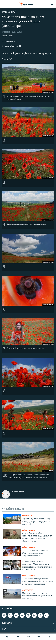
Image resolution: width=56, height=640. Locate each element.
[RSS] (34, 615)
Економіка (27, 516)
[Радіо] (7, 636)
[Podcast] (40, 615)
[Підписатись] (46, 615)
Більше (6, 59)
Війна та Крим (28, 530)
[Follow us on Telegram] (22, 615)
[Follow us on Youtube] (16, 615)
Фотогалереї (8, 12)
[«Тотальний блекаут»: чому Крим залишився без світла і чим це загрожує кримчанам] (12, 579)
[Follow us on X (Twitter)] (10, 615)
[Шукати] (49, 636)
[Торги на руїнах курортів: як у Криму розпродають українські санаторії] (12, 519)
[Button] (8, 42)
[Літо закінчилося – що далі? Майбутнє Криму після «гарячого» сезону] (12, 551)
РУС (38, 637)
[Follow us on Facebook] (4, 615)
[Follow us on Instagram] (28, 615)
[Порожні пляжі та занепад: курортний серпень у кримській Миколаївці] (12, 594)
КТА (28, 637)
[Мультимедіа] (18, 636)
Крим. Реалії (7, 36)
